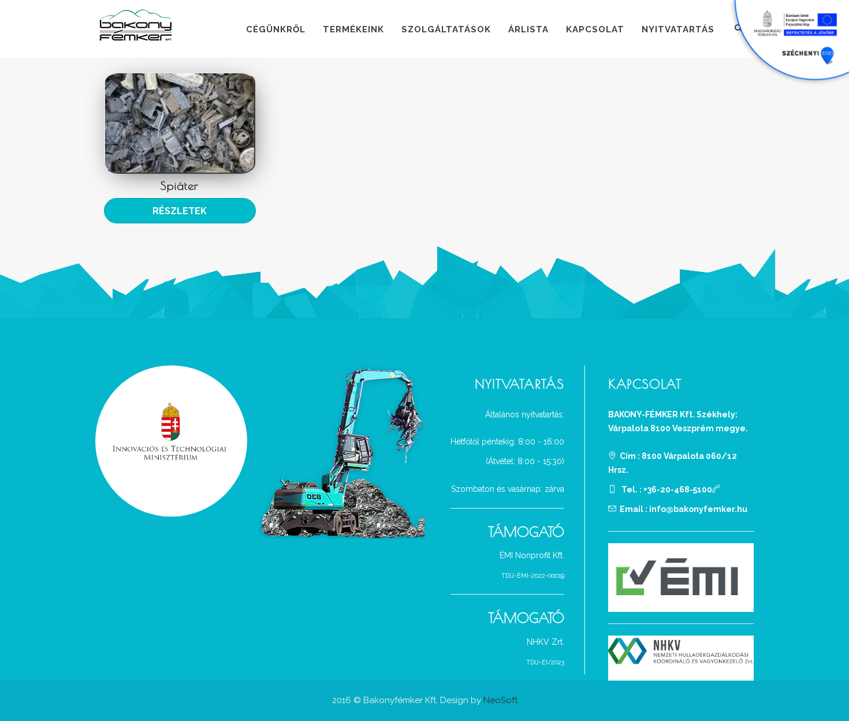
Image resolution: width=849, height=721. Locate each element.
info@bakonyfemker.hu (698, 509)
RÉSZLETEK (179, 211)
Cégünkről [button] (276, 29)
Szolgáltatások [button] (446, 29)
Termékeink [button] (353, 29)
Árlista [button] (528, 29)
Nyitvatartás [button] (678, 29)
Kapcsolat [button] (595, 29)
